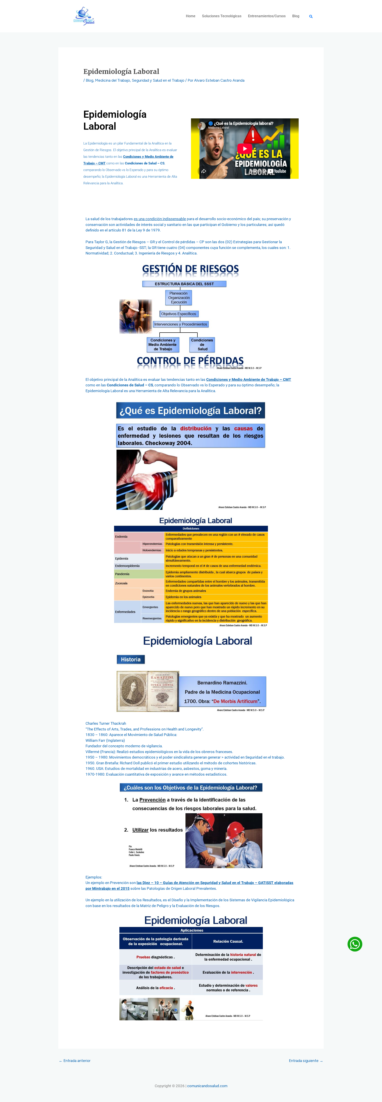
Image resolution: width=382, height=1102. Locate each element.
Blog (295, 16)
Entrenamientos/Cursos (267, 16)
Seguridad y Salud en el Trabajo (158, 80)
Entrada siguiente (306, 1060)
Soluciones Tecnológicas (221, 16)
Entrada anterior (74, 1060)
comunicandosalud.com (207, 1086)
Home (190, 16)
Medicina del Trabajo (112, 80)
